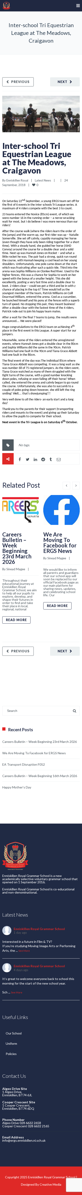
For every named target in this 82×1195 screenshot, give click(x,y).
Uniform (11, 1043)
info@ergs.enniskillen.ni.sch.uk (24, 1140)
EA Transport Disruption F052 (23, 764)
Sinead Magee (15, 569)
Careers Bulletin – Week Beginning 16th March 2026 (39, 776)
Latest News (43, 180)
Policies (11, 1054)
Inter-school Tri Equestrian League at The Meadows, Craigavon (36, 158)
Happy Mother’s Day (16, 787)
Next (62, 82)
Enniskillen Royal (17, 180)
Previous (20, 82)
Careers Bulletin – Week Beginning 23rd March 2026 (16, 548)
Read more (16, 620)
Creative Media (50, 1184)
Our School (14, 1033)
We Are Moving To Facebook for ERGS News (60, 542)
